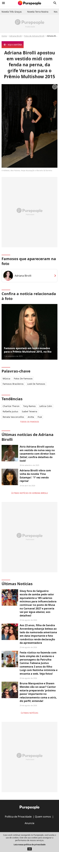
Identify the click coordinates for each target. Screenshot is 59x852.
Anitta (31, 416)
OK (29, 849)
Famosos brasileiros (13, 383)
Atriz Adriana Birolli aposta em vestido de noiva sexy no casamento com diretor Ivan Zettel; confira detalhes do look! (37, 453)
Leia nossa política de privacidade (29, 844)
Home (4, 36)
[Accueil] (29, 3)
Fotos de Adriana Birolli (34, 36)
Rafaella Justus (10, 411)
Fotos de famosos (23, 378)
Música (6, 378)
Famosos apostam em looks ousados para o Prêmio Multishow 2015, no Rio (27, 349)
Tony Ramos (29, 406)
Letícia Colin (45, 406)
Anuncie (29, 823)
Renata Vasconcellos (13, 416)
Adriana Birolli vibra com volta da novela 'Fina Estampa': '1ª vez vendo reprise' (35, 476)
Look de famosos (36, 383)
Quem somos (43, 816)
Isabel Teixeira (29, 411)
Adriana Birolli (15, 36)
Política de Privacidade (18, 816)
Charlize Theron (11, 406)
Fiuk (40, 416)
